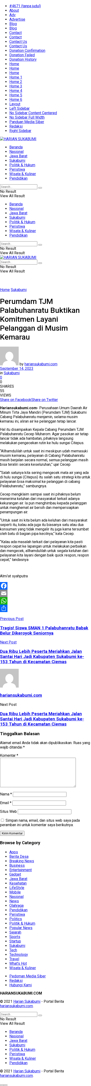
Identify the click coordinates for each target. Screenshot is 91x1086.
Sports (14, 937)
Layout (14, 104)
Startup (15, 941)
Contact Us (18, 41)
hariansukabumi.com (40, 364)
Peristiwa (17, 169)
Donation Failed (22, 55)
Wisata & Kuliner (22, 174)
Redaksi (16, 126)
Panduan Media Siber (26, 122)
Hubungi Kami (20, 985)
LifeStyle (16, 887)
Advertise (17, 19)
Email (5, 803)
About (14, 10)
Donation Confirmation (27, 50)
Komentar (9, 755)
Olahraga (16, 905)
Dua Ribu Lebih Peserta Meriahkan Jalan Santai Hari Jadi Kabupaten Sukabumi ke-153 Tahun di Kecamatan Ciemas (42, 719)
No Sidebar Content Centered (33, 113)
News (14, 901)
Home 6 (15, 99)
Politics (15, 919)
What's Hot (18, 963)
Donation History (23, 59)
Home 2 (15, 81)
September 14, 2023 (16, 368)
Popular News (20, 928)
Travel (14, 959)
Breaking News (21, 861)
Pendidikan (18, 178)
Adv (12, 15)
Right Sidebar (20, 131)
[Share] (45, 608)
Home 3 (15, 86)
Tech (13, 950)
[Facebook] (45, 586)
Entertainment (20, 870)
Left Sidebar (19, 108)
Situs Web (8, 811)
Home (14, 64)
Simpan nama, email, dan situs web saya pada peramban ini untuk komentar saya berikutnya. (40, 822)
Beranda (16, 147)
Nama (6, 794)
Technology (18, 954)
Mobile (15, 892)
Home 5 (15, 95)
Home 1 (15, 77)
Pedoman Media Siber (27, 976)
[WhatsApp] (45, 601)
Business (17, 865)
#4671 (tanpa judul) (25, 6)
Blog (13, 24)
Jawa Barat (18, 156)
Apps (13, 852)
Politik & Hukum (22, 165)
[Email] (45, 593)
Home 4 (15, 90)
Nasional (16, 151)
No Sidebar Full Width (27, 117)
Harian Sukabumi (26, 1001)
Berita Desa (18, 856)
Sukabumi (17, 160)
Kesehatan (18, 883)
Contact (15, 32)
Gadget (15, 874)
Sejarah (15, 932)
